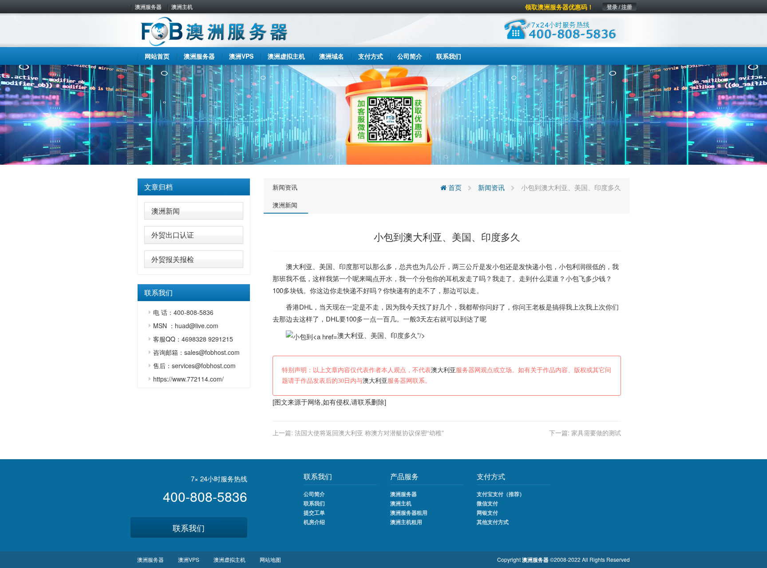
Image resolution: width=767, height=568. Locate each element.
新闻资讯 (285, 187)
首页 (454, 187)
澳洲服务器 (148, 7)
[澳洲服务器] (383, 113)
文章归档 (158, 187)
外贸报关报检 (172, 259)
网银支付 (487, 512)
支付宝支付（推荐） (501, 494)
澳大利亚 (299, 266)
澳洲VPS (188, 559)
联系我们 (189, 527)
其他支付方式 (493, 522)
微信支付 (487, 503)
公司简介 (314, 494)
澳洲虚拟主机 (229, 559)
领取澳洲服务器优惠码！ (559, 6)
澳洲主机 (182, 7)
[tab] (194, 187)
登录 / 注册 (619, 7)
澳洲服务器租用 (408, 512)
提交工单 (314, 512)
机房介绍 (314, 522)
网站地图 (270, 559)
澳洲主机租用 (406, 522)
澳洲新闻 (165, 211)
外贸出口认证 (172, 235)
